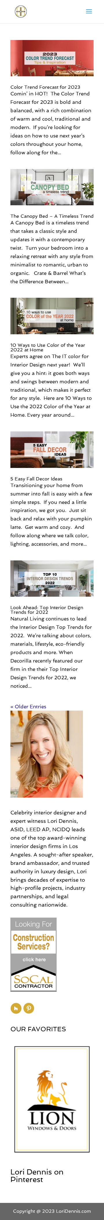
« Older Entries (28, 706)
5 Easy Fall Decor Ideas (36, 479)
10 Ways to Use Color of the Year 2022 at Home (47, 347)
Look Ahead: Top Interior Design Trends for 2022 (46, 610)
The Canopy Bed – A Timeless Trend (52, 216)
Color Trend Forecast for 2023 (45, 87)
